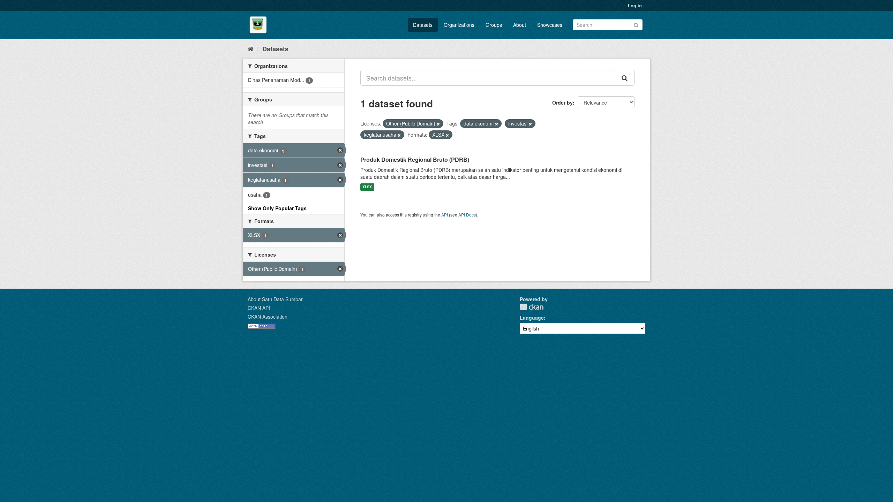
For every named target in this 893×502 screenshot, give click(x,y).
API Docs (467, 215)
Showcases (549, 24)
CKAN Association (267, 316)
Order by (562, 102)
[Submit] (636, 24)
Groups (494, 24)
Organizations (459, 24)
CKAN (531, 307)
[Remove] (438, 124)
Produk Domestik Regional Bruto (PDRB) (414, 159)
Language (532, 317)
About (519, 24)
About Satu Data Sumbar (275, 299)
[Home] (251, 48)
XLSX (367, 187)
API (444, 215)
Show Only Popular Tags (277, 208)
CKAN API (259, 307)
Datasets (423, 24)
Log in (635, 5)
